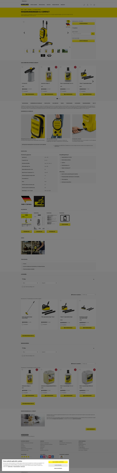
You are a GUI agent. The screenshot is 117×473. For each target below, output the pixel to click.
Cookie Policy (10, 466)
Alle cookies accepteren (58, 461)
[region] (35, 465)
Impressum (22, 466)
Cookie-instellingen (58, 468)
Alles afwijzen (58, 465)
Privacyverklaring (16, 466)
